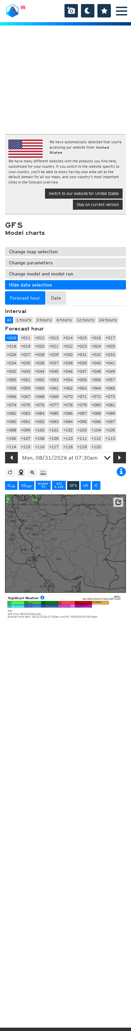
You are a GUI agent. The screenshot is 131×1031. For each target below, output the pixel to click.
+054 (68, 379)
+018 (11, 346)
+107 (25, 438)
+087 (82, 413)
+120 (96, 446)
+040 (96, 362)
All (9, 319)
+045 (53, 371)
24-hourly (108, 319)
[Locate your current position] (21, 472)
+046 (68, 371)
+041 (110, 362)
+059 (25, 388)
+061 (53, 388)
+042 (11, 371)
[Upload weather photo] (71, 10)
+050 (11, 379)
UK (85, 485)
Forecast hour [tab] (25, 298)
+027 (25, 354)
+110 (68, 438)
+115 (25, 446)
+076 (39, 404)
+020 (39, 346)
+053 (53, 379)
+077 (53, 404)
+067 (25, 396)
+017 (110, 337)
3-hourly (44, 319)
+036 (39, 362)
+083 (25, 413)
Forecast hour (24, 329)
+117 (53, 446)
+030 (68, 354)
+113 (110, 438)
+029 (53, 354)
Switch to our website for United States (84, 193)
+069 (53, 396)
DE (26, 485)
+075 (25, 404)
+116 (39, 446)
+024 (96, 346)
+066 (11, 396)
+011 (25, 337)
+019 (25, 346)
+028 (39, 354)
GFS (73, 485)
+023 (82, 346)
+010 (11, 337)
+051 (25, 379)
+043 (25, 371)
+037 (53, 362)
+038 (68, 362)
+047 (82, 371)
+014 (68, 337)
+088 (96, 413)
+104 (96, 429)
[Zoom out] (32, 472)
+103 (82, 429)
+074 (11, 404)
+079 (82, 404)
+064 (96, 388)
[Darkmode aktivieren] (87, 10)
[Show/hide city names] (43, 472)
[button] (118, 502)
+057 (110, 379)
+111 (82, 438)
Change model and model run (41, 273)
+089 (110, 413)
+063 (82, 388)
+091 (25, 421)
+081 (110, 404)
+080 (96, 404)
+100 (39, 429)
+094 (68, 421)
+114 (11, 446)
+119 (82, 446)
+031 (82, 354)
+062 (68, 388)
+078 (68, 404)
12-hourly (85, 319)
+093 (53, 421)
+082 (11, 413)
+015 (82, 337)
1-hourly (24, 319)
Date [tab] (56, 298)
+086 (68, 413)
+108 (39, 438)
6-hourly (64, 319)
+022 (68, 346)
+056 (96, 379)
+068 (39, 396)
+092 (39, 421)
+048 (96, 371)
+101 (53, 429)
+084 (39, 413)
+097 (110, 421)
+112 (96, 438)
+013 (53, 337)
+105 (110, 429)
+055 (82, 379)
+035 (25, 362)
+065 (110, 388)
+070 (68, 396)
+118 (68, 446)
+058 (11, 388)
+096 (96, 421)
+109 (53, 438)
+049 (110, 371)
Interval (16, 311)
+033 (110, 354)
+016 (96, 337)
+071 (82, 396)
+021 (53, 346)
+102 (68, 429)
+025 (110, 346)
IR (23, 7)
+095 (82, 421)
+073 (110, 396)
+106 (11, 438)
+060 (39, 388)
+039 (82, 362)
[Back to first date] (10, 472)
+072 (96, 396)
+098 (11, 429)
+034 (11, 362)
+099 (25, 429)
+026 (11, 354)
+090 (11, 421)
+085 (53, 413)
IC (11, 485)
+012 (39, 337)
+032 (96, 354)
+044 (39, 371)
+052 (39, 379)
